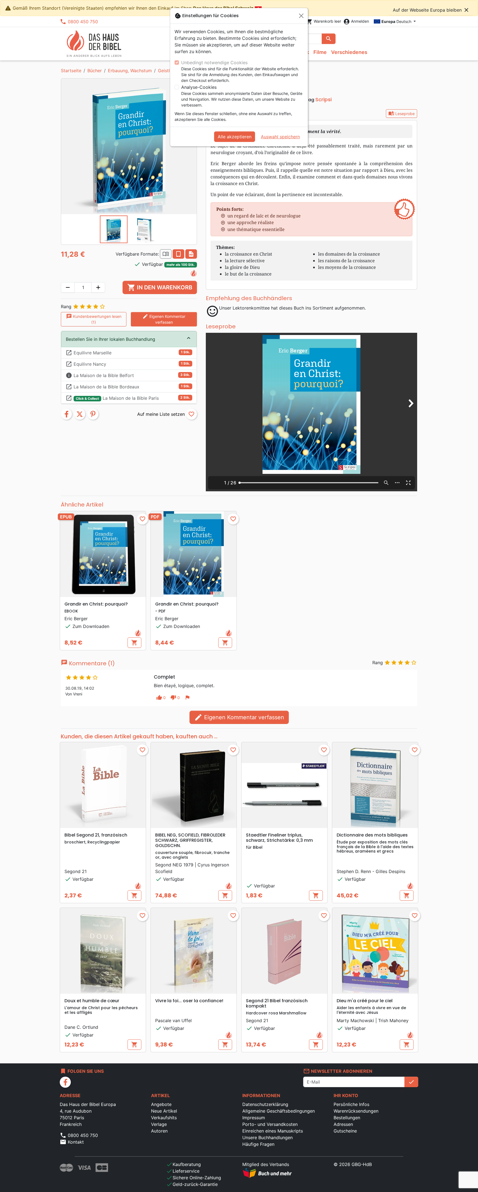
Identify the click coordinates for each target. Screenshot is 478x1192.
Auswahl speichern (280, 136)
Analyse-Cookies (199, 87)
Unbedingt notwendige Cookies (214, 62)
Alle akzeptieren (234, 136)
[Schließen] (301, 15)
